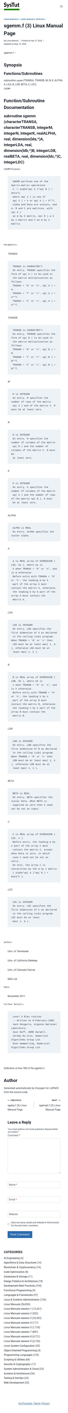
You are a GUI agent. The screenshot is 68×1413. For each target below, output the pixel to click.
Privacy (45, 1403)
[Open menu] (61, 6)
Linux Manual (12, 40)
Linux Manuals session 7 (18, 1331)
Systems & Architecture (17, 1373)
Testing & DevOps (14, 1378)
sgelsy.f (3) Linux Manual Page (17, 1105)
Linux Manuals (11, 19)
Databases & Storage (15, 1276)
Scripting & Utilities (14, 1359)
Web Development (14, 1382)
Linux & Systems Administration (22, 1299)
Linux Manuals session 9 (18, 1341)
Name (13, 1184)
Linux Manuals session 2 (18, 1313)
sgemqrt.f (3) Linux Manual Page (49, 1105)
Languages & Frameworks (18, 1295)
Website (13, 1214)
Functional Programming (18, 1290)
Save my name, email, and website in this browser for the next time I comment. (35, 1224)
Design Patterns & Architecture (21, 1281)
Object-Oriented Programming (20, 1350)
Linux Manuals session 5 (18, 1327)
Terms (36, 1403)
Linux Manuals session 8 (18, 1336)
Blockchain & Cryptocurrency (20, 1267)
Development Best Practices (19, 1285)
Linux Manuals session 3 (33, 19)
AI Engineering (12, 1258)
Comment (14, 1135)
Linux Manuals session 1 (18, 1308)
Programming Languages (18, 1354)
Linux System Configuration (19, 1345)
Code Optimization (14, 1271)
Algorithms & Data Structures (20, 1262)
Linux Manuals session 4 (18, 1322)
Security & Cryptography (17, 1364)
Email (13, 1199)
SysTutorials (25, 1403)
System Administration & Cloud (21, 1368)
